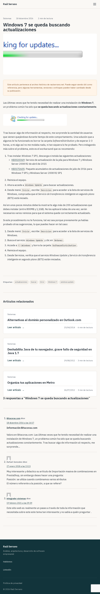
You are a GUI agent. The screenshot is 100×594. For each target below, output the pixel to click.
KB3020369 (18, 159)
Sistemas (7, 18)
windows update (67, 282)
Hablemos (7, 561)
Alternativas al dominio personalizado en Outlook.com (44, 320)
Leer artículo (14, 327)
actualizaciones (21, 282)
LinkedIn (7, 569)
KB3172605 (18, 168)
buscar (33, 282)
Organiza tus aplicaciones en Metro (31, 382)
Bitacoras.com (13, 418)
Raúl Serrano (10, 4)
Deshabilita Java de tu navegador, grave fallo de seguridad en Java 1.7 (49, 351)
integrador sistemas (16, 498)
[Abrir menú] (94, 4)
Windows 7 (52, 282)
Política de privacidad (12, 583)
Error (42, 282)
